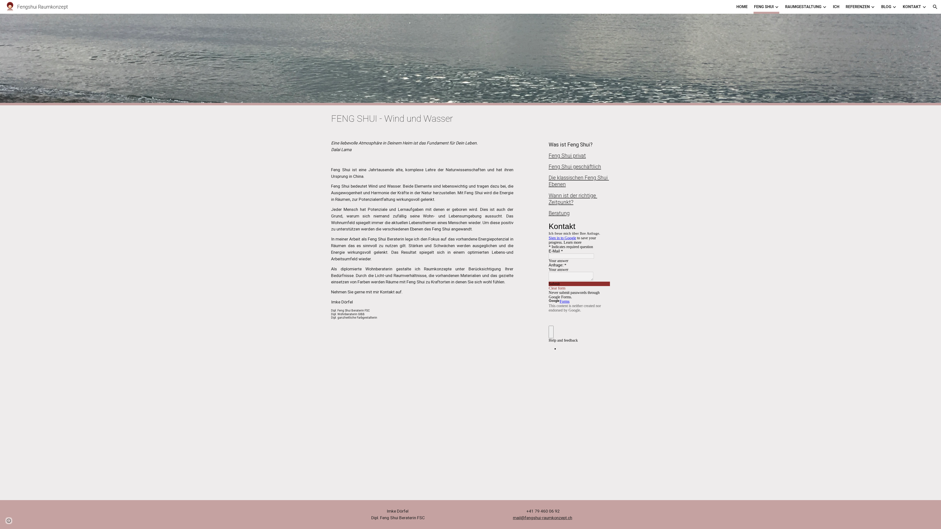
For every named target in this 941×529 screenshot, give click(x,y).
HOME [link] (742, 6)
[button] (935, 7)
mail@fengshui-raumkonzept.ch (542, 517)
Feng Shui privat (567, 156)
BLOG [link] (886, 6)
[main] (470, 118)
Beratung (559, 213)
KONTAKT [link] (912, 6)
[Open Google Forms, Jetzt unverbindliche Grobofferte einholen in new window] (602, 226)
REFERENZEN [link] (858, 6)
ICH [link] (836, 6)
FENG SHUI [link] (764, 6)
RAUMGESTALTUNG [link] (803, 6)
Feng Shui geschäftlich (575, 167)
